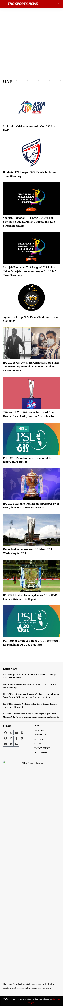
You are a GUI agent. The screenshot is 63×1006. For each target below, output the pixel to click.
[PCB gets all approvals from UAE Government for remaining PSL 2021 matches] (31, 621)
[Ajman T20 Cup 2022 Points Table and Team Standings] (31, 298)
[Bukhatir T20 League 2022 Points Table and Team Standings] (31, 153)
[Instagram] (5, 738)
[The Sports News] (23, 4)
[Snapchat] (21, 738)
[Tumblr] (16, 738)
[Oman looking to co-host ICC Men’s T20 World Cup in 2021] (31, 530)
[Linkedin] (11, 738)
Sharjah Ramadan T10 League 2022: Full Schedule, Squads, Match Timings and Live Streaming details (29, 221)
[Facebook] (5, 732)
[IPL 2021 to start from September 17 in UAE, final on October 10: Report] (31, 576)
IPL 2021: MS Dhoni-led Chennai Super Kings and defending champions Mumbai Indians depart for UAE (31, 366)
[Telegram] (11, 744)
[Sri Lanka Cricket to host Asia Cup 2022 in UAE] (31, 107)
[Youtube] (16, 732)
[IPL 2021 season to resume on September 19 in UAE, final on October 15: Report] (31, 484)
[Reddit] (5, 744)
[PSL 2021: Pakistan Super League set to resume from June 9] (31, 439)
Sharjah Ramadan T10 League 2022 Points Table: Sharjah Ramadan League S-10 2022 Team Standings (29, 271)
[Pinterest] (21, 732)
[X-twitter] (11, 732)
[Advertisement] (31, 41)
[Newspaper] (16, 744)
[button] (5, 4)
